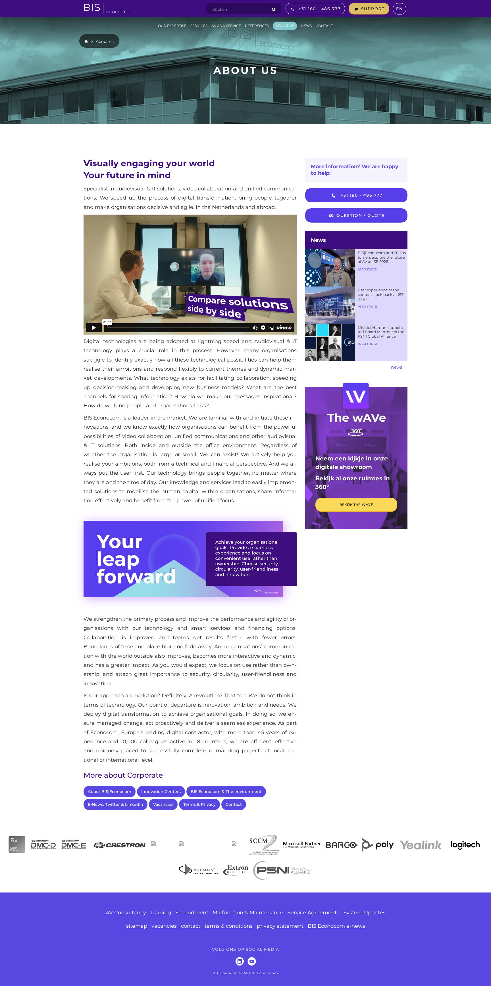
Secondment (191, 913)
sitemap (136, 926)
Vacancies (163, 804)
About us (105, 41)
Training (160, 913)
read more (367, 269)
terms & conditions (229, 926)
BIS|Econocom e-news (336, 926)
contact (190, 926)
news (397, 367)
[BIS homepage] (108, 6)
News (318, 240)
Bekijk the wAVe (356, 505)
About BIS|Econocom (109, 791)
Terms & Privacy (199, 804)
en (399, 8)
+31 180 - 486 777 (360, 195)
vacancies (164, 926)
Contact (234, 804)
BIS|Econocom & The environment (226, 791)
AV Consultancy (126, 913)
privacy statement (280, 926)
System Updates (365, 913)
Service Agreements (313, 913)
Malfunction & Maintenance (248, 913)
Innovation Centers (161, 791)
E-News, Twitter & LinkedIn (115, 804)
